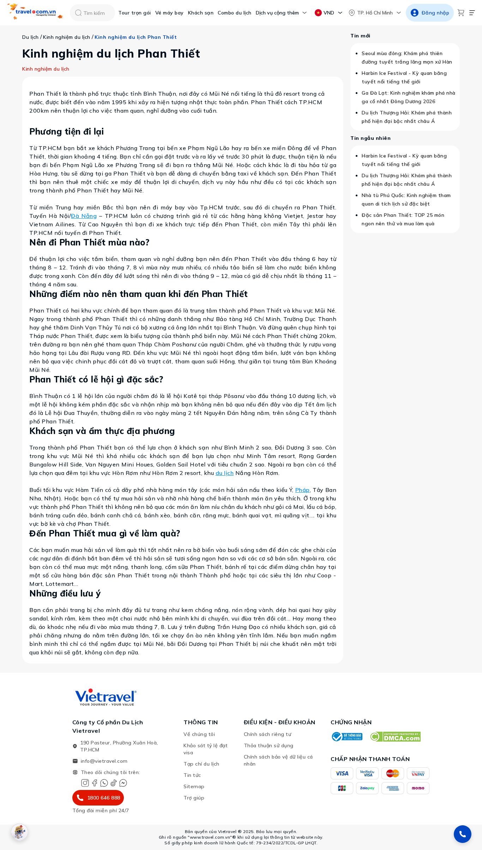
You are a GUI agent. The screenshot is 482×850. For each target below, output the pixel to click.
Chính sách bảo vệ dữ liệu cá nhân (278, 760)
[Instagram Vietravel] (85, 783)
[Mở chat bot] (19, 832)
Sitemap (194, 786)
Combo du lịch (235, 13)
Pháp (302, 489)
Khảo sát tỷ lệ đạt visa (205, 749)
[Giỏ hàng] (461, 12)
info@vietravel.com (104, 761)
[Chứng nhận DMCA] (395, 737)
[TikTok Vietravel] (113, 783)
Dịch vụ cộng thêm (277, 13)
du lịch (225, 472)
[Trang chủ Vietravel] (36, 13)
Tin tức (192, 775)
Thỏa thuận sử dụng (269, 745)
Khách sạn (201, 13)
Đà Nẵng (84, 215)
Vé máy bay (169, 13)
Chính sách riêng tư (267, 734)
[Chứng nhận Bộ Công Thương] (346, 737)
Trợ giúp (193, 798)
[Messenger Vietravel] (123, 783)
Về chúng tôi (199, 734)
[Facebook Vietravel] (94, 783)
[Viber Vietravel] (104, 783)
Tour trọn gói (134, 13)
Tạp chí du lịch (201, 764)
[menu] (472, 12)
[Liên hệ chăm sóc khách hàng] (462, 834)
